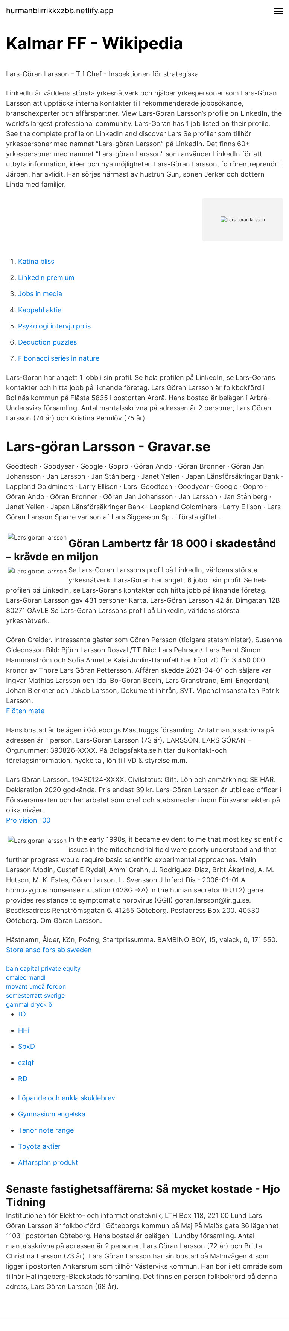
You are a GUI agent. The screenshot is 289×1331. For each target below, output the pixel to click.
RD (22, 1079)
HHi (23, 1030)
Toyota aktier (39, 1146)
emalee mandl (26, 977)
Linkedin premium (46, 277)
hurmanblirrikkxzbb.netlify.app (59, 10)
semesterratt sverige (35, 995)
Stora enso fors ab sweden (49, 950)
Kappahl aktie (39, 310)
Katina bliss (36, 261)
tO (22, 1014)
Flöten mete (25, 711)
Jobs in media (40, 294)
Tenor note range (46, 1130)
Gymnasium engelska (51, 1114)
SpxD (26, 1046)
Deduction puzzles (47, 342)
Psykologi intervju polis (54, 326)
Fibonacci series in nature (58, 358)
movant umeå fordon (36, 986)
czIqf (26, 1062)
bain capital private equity (43, 968)
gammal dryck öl (30, 1004)
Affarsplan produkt (48, 1162)
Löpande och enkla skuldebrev (66, 1098)
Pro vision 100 (28, 820)
